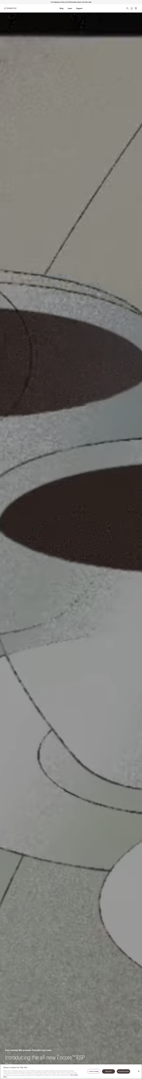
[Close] (138, 1071)
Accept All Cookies (123, 1071)
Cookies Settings (94, 1071)
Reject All (108, 1071)
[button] (132, 8)
